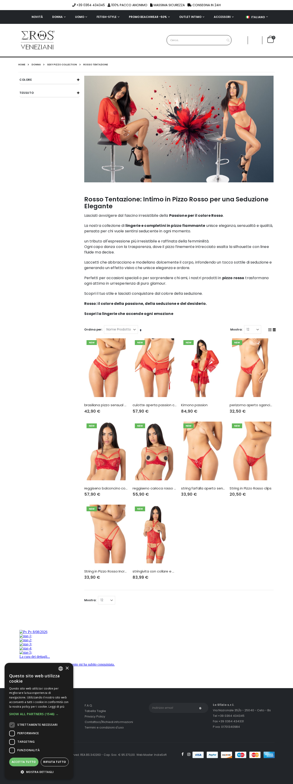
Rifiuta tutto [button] (54, 762)
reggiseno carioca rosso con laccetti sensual (154, 488)
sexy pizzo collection (62, 65)
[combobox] (199, 40)
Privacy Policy (95, 716)
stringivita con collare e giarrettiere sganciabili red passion (154, 571)
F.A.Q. (89, 705)
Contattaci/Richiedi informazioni (109, 722)
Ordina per (93, 329)
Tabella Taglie (95, 711)
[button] (255, 40)
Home (21, 64)
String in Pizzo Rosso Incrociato (106, 571)
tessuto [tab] (26, 93)
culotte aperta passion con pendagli (154, 405)
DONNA (36, 65)
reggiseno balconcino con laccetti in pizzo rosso (106, 488)
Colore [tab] (25, 80)
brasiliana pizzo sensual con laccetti (106, 405)
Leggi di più (56, 707)
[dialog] (39, 721)
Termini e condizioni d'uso (104, 727)
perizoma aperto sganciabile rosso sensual (252, 405)
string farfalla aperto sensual (203, 488)
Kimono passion (194, 405)
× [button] (67, 668)
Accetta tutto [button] (24, 762)
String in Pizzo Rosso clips (250, 488)
